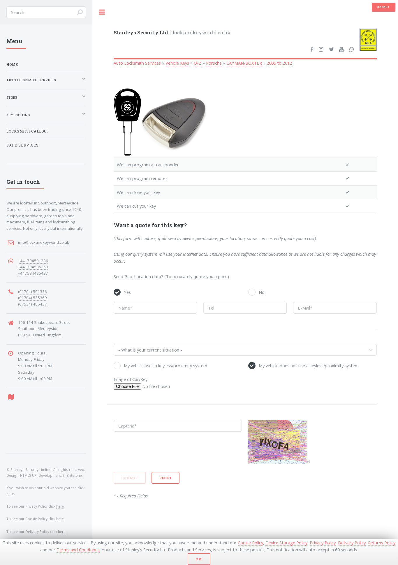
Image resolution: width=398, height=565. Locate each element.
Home (12, 64)
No (262, 292)
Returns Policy (381, 542)
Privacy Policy (323, 542)
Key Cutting (18, 115)
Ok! (199, 559)
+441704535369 (33, 266)
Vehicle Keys (177, 63)
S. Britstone (72, 475)
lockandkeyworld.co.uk (172, 32)
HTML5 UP (28, 475)
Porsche (214, 63)
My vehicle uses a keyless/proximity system (165, 365)
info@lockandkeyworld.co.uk (43, 242)
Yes (127, 292)
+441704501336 (33, 260)
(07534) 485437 (32, 304)
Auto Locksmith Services (137, 63)
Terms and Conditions (78, 549)
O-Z (197, 63)
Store (12, 98)
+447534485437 (33, 273)
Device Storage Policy (286, 542)
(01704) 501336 (32, 291)
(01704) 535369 (32, 297)
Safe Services (22, 145)
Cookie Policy (250, 542)
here (10, 493)
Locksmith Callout (27, 131)
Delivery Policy (352, 542)
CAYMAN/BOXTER (244, 63)
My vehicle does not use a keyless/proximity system (309, 365)
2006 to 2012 (279, 63)
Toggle (102, 12)
